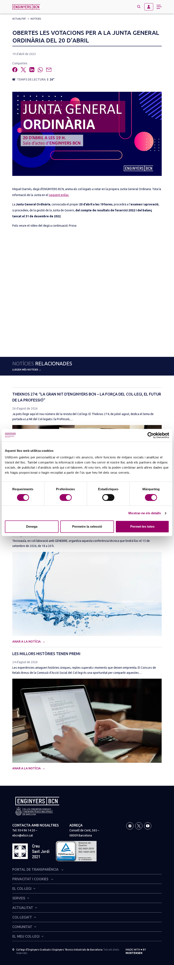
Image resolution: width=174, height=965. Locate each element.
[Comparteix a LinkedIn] (31, 69)
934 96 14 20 (26, 830)
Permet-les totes (142, 526)
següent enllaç (59, 195)
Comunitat (22, 927)
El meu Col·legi (25, 936)
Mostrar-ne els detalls (144, 513)
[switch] (66, 497)
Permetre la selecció (87, 526)
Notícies (36, 18)
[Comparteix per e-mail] (48, 69)
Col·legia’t (22, 917)
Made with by (136, 951)
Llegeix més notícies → (26, 369)
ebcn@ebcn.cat (22, 835)
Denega (31, 526)
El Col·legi (21, 888)
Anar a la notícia (26, 641)
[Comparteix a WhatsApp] (40, 69)
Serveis (18, 898)
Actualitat (19, 18)
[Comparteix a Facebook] (14, 69)
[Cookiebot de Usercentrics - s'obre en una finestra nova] (150, 435)
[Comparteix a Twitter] (23, 69)
